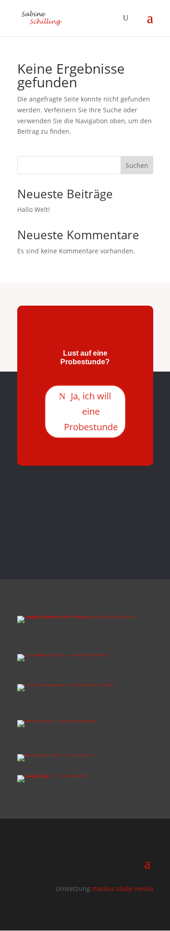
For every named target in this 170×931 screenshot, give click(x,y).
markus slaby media (122, 888)
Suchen (137, 165)
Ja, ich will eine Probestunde (91, 411)
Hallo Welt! (33, 209)
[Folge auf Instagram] (94, 532)
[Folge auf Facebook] (76, 532)
